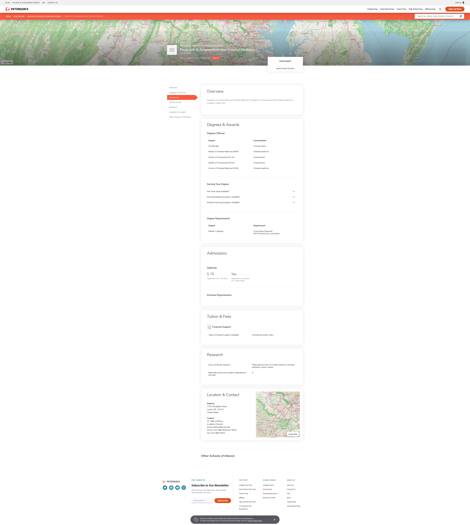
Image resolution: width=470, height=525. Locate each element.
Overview (173, 87)
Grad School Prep (387, 9)
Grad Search (267, 489)
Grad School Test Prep (247, 489)
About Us (290, 485)
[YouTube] (177, 487)
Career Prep (401, 9)
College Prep (372, 9)
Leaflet (441, 21)
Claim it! (216, 58)
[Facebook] (171, 487)
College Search (268, 485)
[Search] (440, 9)
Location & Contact (177, 112)
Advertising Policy (293, 506)
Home (8, 16)
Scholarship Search (270, 493)
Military (242, 498)
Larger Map (7, 62)
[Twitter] (165, 487)
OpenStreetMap (453, 21)
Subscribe (223, 500)
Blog (8, 3)
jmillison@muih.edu (221, 427)
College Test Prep (245, 485)
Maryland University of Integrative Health (44, 16)
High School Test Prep (247, 502)
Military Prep (430, 9)
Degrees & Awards (177, 92)
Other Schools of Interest (180, 117)
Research (173, 107)
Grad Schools (19, 16)
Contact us (53, 3)
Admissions (174, 97)
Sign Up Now (454, 9)
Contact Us (291, 489)
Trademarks (291, 502)
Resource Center (269, 498)
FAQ (43, 3)
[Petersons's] (17, 9)
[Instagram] (184, 487)
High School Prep (416, 9)
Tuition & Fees (175, 102)
